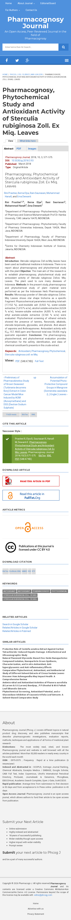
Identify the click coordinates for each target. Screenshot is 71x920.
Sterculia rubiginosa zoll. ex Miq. (20, 599)
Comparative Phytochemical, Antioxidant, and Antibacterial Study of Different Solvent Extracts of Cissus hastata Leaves (33, 671)
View (12, 141)
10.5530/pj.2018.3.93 (23, 160)
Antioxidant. (24, 591)
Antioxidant (24, 351)
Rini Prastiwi (10, 193)
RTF (33, 571)
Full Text (39, 361)
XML (33, 414)
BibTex (25, 414)
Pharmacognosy (40, 351)
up (35, 377)
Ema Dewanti (24, 196)
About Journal (25, 3)
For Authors (11, 10)
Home (8, 3)
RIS (29, 571)
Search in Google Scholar (15, 624)
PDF (18, 361)
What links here (28, 141)
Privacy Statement (35, 914)
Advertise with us (36, 909)
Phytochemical (57, 351)
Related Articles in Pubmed (16, 631)
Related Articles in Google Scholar (19, 627)
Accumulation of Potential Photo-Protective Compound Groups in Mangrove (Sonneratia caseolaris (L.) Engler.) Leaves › (55, 386)
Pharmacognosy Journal (35, 22)
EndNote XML (15, 571)
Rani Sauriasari (38, 193)
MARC (24, 571)
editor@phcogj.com (43, 895)
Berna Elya (23, 193)
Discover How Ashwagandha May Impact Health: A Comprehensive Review (28, 678)
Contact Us (31, 10)
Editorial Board (48, 3)
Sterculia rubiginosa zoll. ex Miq (21, 354)
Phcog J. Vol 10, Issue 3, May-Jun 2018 (26, 74)
